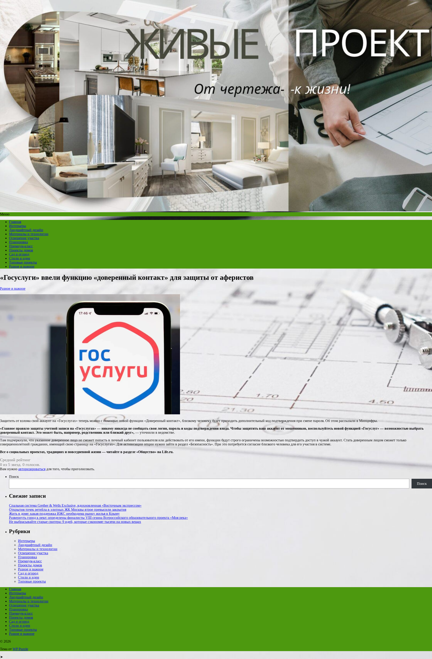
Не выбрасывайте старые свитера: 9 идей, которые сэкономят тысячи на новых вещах (75, 522)
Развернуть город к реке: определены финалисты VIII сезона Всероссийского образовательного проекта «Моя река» (98, 518)
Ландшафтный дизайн (26, 230)
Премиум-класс (21, 246)
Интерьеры (17, 226)
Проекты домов (21, 250)
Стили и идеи (19, 258)
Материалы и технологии (28, 234)
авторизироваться (31, 469)
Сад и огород (19, 254)
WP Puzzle (20, 649)
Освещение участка (24, 238)
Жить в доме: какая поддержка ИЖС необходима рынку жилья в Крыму (64, 513)
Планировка (18, 242)
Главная (15, 222)
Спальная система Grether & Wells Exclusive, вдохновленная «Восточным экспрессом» (75, 505)
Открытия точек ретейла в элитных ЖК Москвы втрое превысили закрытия (67, 509)
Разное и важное (21, 266)
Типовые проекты (23, 262)
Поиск (14, 477)
